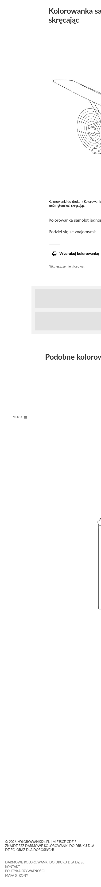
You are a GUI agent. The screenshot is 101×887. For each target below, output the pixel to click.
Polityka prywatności (25, 871)
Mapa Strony (16, 875)
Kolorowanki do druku (65, 201)
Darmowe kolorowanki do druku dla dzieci (45, 862)
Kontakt (12, 867)
